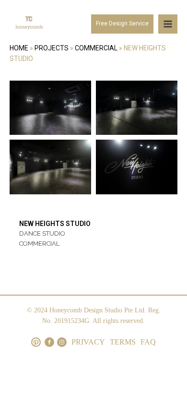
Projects (52, 48)
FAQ (148, 342)
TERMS (123, 342)
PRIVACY (88, 342)
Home (19, 48)
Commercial (96, 48)
